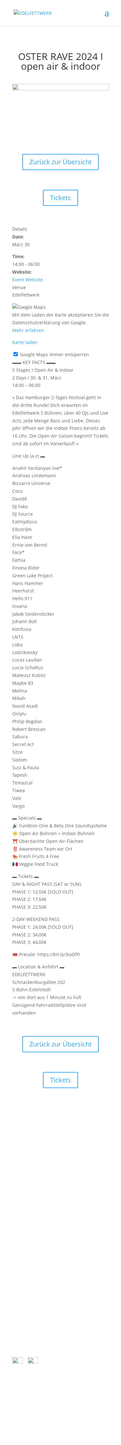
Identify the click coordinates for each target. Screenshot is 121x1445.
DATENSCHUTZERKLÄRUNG (46, 1261)
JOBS (22, 1303)
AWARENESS (30, 1250)
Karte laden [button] (24, 342)
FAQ (21, 1282)
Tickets (60, 197)
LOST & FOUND (33, 1314)
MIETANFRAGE (32, 1324)
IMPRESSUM (30, 1292)
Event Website (27, 280)
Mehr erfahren (28, 330)
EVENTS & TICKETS (36, 1271)
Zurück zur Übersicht (60, 161)
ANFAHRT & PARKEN (38, 1239)
